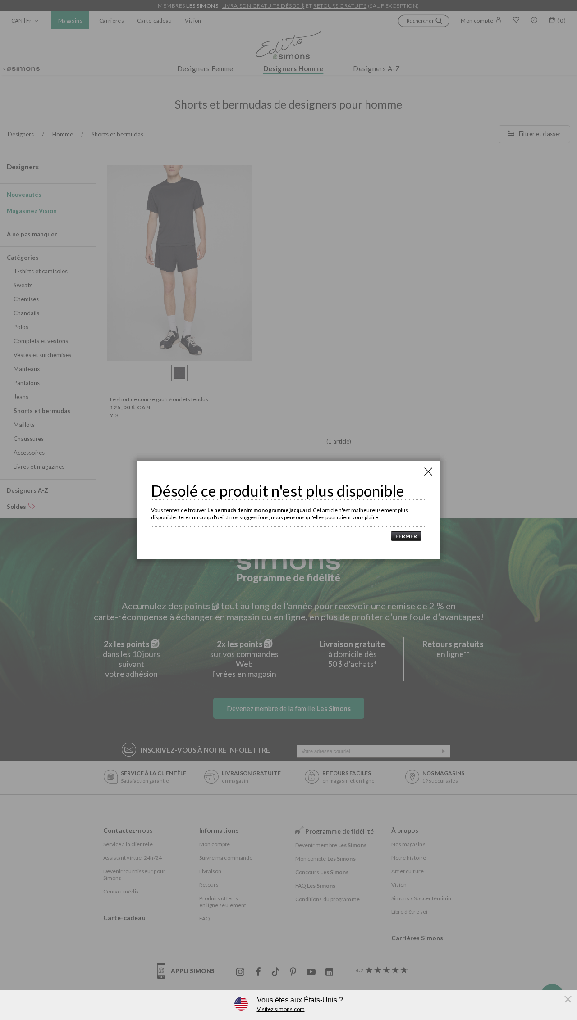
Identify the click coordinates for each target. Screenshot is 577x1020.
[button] (404, 536)
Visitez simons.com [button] (281, 1009)
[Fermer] (428, 471)
